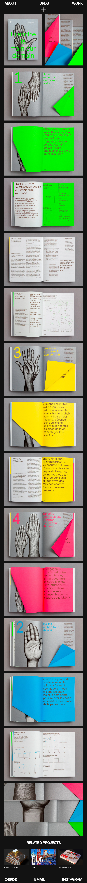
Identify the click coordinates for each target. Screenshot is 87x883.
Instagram (72, 879)
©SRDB (11, 879)
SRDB (44, 3)
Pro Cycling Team (11, 867)
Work (77, 3)
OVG (33, 867)
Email (39, 879)
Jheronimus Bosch (65, 867)
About (10, 3)
